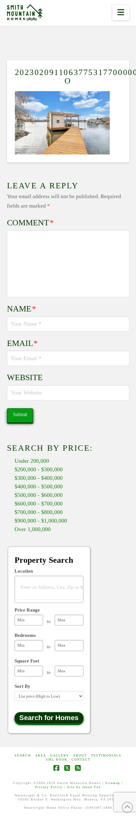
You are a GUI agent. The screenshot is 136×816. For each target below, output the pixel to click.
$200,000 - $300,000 (39, 469)
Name (21, 308)
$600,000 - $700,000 (39, 503)
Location (24, 571)
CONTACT (80, 759)
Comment (30, 222)
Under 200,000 (32, 461)
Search (23, 755)
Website (25, 377)
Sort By (22, 686)
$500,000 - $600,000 (39, 495)
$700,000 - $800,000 (39, 512)
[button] (120, 12)
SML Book (56, 759)
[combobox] (49, 589)
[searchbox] (53, 587)
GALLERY (59, 755)
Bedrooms (25, 635)
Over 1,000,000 (33, 529)
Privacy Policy (49, 787)
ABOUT (80, 755)
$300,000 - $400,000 (39, 478)
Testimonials (106, 755)
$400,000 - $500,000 (39, 486)
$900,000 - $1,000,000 (41, 521)
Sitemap (112, 783)
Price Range (27, 609)
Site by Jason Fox (84, 787)
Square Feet (27, 660)
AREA (40, 755)
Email (22, 343)
